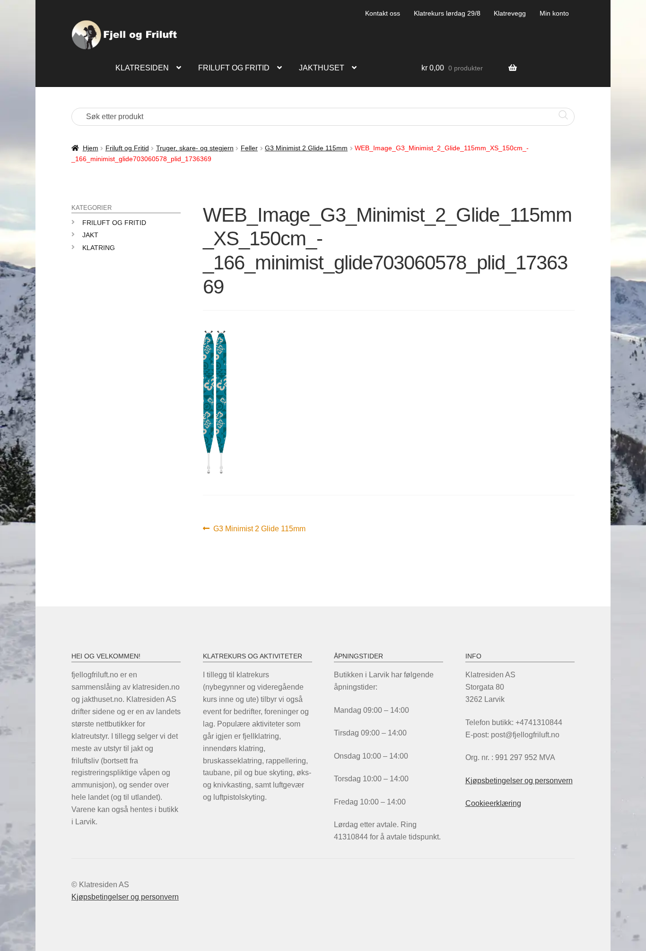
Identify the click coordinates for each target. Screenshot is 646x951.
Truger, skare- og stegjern (195, 148)
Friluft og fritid (234, 68)
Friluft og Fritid (127, 148)
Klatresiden (142, 68)
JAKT (90, 235)
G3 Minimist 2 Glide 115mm (306, 148)
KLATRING (98, 247)
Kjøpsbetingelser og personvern (519, 781)
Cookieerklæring (493, 803)
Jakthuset (321, 68)
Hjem (90, 148)
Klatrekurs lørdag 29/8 (447, 13)
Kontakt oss (382, 13)
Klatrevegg (510, 13)
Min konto (554, 13)
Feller (249, 148)
